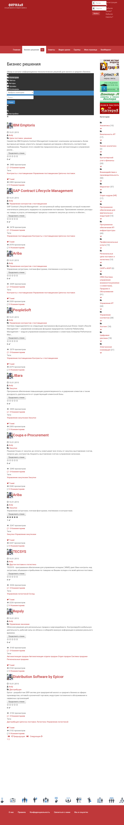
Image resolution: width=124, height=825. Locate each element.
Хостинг (103, 326)
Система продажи (79, 656)
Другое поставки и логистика (22, 564)
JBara (18, 375)
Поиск (10, 102)
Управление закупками (17, 418)
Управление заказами (19, 624)
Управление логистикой (17, 594)
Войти (96, 13)
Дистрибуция (15, 689)
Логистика (41, 722)
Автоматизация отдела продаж (43, 656)
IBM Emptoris (24, 125)
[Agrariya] (109, 65)
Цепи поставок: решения (20, 138)
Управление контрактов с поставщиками (28, 204)
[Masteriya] (109, 108)
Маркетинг (105, 187)
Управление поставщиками (45, 173)
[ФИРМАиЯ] (15, 6)
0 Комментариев (17, 167)
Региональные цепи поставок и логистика (107, 257)
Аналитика (105, 125)
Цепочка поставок (66, 173)
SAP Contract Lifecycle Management (43, 191)
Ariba (17, 253)
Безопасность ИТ (108, 134)
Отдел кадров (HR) (108, 195)
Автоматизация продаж (18, 656)
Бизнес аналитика (108, 146)
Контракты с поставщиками (20, 173)
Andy (11, 135)
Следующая (35, 736)
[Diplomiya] (109, 86)
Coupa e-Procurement (31, 435)
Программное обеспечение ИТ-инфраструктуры (107, 227)
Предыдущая (19, 736)
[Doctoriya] (109, 97)
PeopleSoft (22, 310)
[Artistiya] (109, 76)
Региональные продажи (17, 659)
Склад (32, 594)
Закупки (13, 388)
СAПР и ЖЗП (105, 268)
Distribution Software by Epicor (38, 677)
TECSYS (19, 551)
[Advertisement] (59, 23)
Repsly (18, 611)
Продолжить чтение (16, 153)
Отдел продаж (64, 656)
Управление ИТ (107, 303)
